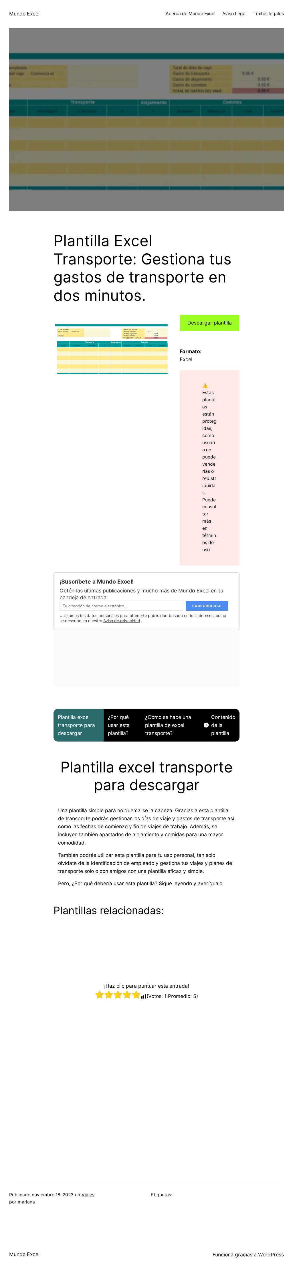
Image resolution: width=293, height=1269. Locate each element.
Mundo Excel (24, 14)
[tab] (79, 725)
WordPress (271, 1255)
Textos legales (269, 13)
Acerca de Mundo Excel (190, 13)
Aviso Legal (234, 13)
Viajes (88, 1194)
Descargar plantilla (209, 323)
